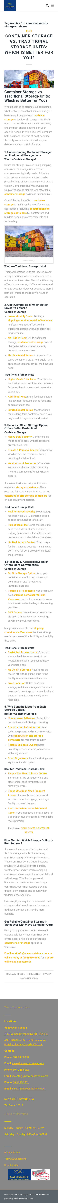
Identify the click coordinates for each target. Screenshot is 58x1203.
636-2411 (23, 1082)
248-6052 (23, 1069)
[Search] (46, 5)
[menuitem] (46, 5)
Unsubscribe (11, 1165)
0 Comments (33, 974)
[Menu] (52, 5)
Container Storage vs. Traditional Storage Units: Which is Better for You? (29, 46)
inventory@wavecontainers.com (30, 1076)
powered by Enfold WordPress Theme (18, 1199)
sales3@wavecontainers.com (28, 1088)
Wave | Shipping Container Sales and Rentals (31, 1194)
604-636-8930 (21, 1057)
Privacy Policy (12, 1152)
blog (29, 31)
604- (15, 1069)
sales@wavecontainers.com (28, 1063)
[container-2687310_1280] (29, 79)
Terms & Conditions (15, 1158)
